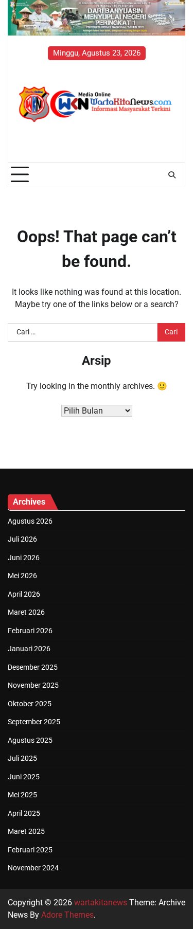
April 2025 (24, 813)
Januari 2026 (29, 649)
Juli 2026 (22, 539)
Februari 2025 (30, 850)
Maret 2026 (26, 612)
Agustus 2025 (30, 740)
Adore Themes (67, 915)
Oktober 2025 (29, 704)
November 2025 (33, 685)
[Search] (172, 175)
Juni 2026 (24, 557)
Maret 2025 (26, 831)
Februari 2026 (30, 631)
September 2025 (34, 722)
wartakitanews (100, 902)
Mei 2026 (22, 575)
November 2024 (33, 868)
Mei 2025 (22, 795)
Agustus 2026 (30, 521)
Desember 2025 (33, 667)
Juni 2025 (24, 777)
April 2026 (24, 594)
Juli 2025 (22, 758)
